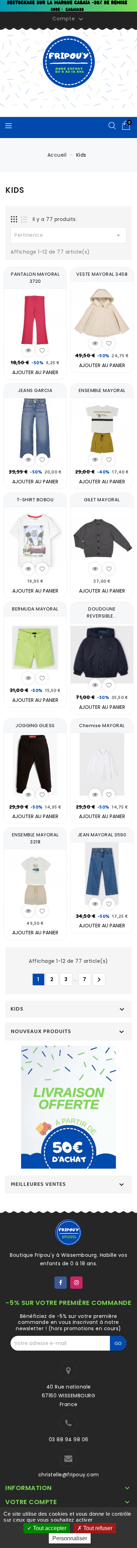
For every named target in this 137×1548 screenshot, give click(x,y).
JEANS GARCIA (35, 390)
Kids (17, 1009)
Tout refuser (97, 1528)
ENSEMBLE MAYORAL (102, 390)
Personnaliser (69, 1538)
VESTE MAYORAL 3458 (102, 274)
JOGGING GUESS (35, 725)
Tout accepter (49, 1528)
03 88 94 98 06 (69, 1439)
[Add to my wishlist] (42, 350)
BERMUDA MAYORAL (35, 609)
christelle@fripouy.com (68, 1474)
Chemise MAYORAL (102, 725)
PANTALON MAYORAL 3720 (35, 278)
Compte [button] (68, 19)
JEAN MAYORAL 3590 (102, 834)
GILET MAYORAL (102, 499)
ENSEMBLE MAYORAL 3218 (35, 838)
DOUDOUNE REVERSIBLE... (102, 612)
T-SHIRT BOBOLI (35, 499)
